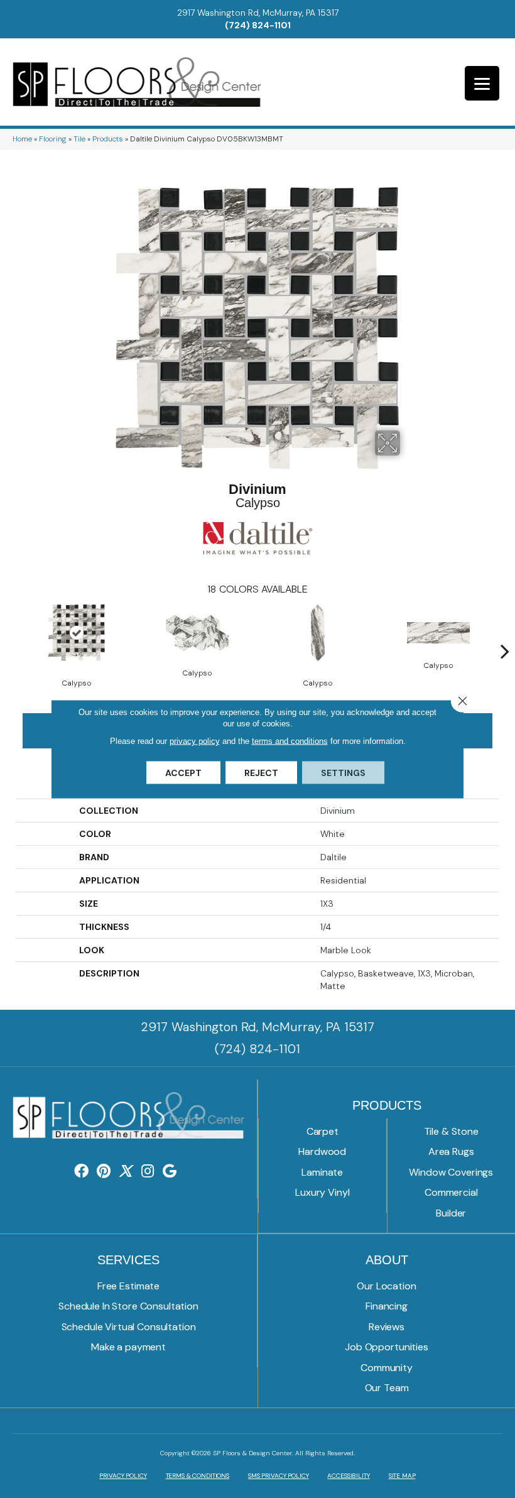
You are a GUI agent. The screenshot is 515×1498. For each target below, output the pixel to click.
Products (107, 139)
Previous (10, 632)
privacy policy (195, 741)
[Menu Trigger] (482, 83)
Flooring (53, 139)
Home (22, 139)
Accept (183, 773)
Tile (79, 139)
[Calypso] (76, 632)
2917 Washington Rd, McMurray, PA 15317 (258, 12)
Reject (261, 773)
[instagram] (147, 1171)
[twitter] (125, 1171)
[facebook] (81, 1171)
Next (505, 632)
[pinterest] (104, 1171)
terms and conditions (290, 741)
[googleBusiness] (169, 1171)
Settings (343, 773)
